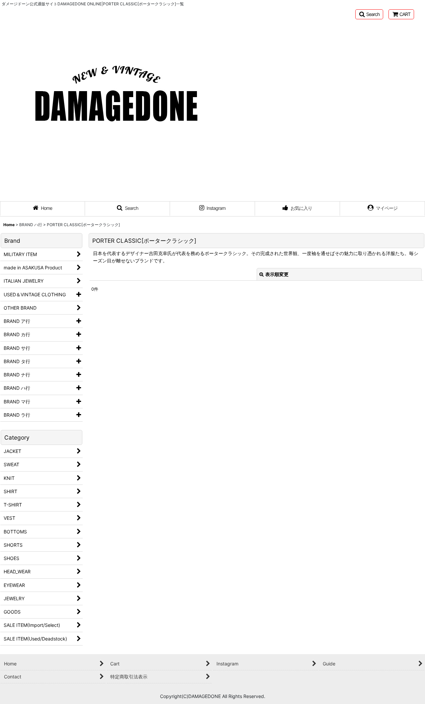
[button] (369, 14)
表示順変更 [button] (277, 274)
